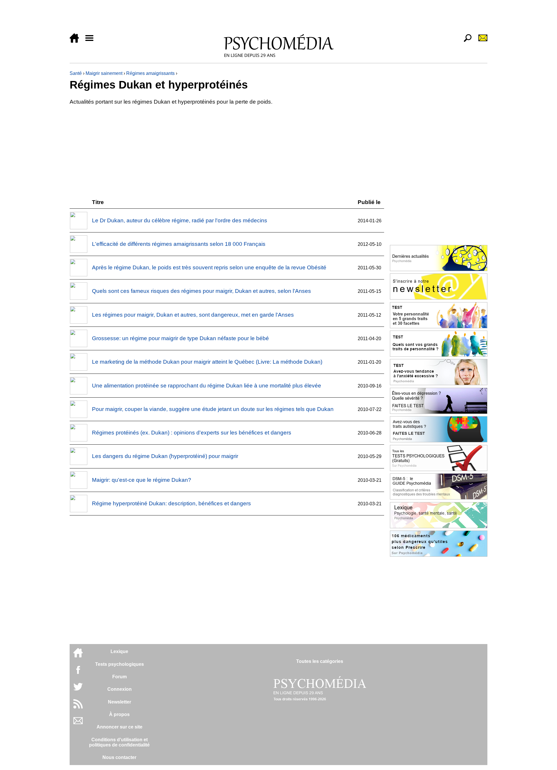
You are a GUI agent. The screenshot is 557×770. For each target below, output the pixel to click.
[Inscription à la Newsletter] (480, 41)
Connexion (119, 689)
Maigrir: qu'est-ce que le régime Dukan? (141, 480)
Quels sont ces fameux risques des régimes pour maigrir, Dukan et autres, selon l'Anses (201, 291)
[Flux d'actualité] (78, 706)
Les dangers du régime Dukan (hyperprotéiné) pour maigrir (165, 456)
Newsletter (119, 701)
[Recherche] (465, 41)
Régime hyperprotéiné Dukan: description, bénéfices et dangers (171, 503)
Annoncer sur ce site (119, 726)
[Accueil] (77, 41)
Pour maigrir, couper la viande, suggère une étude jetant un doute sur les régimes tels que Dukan (213, 409)
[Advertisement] (244, 18)
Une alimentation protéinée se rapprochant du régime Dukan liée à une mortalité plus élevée (206, 386)
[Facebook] (78, 672)
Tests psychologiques (119, 664)
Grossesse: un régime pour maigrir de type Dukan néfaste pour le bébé (180, 338)
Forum (119, 676)
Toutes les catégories (319, 661)
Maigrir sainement (104, 73)
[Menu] (92, 41)
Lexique (119, 651)
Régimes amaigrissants (150, 73)
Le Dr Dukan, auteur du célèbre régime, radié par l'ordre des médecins (179, 220)
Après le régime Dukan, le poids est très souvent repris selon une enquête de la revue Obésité (209, 267)
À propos (119, 714)
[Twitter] (78, 689)
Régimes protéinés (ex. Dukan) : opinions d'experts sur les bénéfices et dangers (191, 433)
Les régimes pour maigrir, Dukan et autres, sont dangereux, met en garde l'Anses (193, 315)
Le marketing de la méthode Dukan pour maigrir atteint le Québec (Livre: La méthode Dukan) (207, 362)
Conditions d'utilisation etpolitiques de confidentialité (119, 742)
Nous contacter (119, 757)
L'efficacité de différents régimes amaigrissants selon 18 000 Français (178, 244)
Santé (76, 73)
